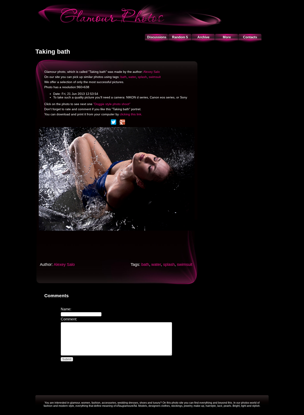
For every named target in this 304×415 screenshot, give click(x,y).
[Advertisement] (122, 245)
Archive (203, 37)
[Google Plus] (122, 122)
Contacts (250, 37)
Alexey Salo (151, 71)
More (227, 37)
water (132, 77)
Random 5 (180, 37)
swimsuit (155, 77)
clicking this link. (131, 114)
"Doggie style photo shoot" (111, 104)
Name (65, 309)
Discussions (156, 37)
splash (142, 77)
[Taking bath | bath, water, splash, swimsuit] (117, 232)
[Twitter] (113, 122)
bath (123, 77)
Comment (68, 319)
